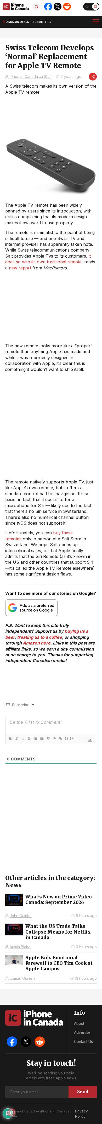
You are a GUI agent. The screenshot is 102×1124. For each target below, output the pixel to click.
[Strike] (29, 738)
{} (67, 738)
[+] (73, 738)
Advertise (82, 1032)
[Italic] (16, 738)
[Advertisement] (51, 425)
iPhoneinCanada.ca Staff (31, 76)
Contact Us (83, 1041)
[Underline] (23, 738)
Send (82, 1092)
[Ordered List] (35, 738)
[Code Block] (54, 738)
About (79, 1023)
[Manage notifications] (11, 1112)
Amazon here (36, 643)
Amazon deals (17, 21)
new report (20, 267)
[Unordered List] (41, 738)
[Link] (60, 738)
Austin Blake (20, 947)
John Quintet (21, 915)
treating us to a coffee (39, 637)
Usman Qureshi (23, 978)
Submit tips (42, 21)
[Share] (93, 77)
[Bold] (10, 738)
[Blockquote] (48, 738)
